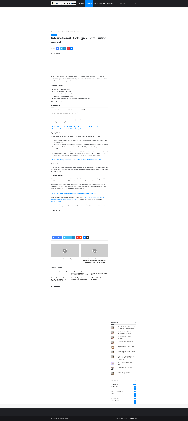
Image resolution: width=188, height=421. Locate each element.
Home (53, 31)
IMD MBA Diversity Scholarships (59, 272)
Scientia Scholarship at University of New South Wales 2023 (99, 273)
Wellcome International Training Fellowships (99, 278)
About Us (121, 418)
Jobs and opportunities (99, 3)
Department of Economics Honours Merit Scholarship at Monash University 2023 (126, 358)
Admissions (81, 3)
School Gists (110, 3)
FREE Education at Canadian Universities (91, 110)
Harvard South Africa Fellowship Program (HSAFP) (64, 113)
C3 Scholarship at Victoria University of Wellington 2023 (79, 278)
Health (113, 403)
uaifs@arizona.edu (56, 201)
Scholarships (89, 3)
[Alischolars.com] (63, 3)
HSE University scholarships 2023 (125, 341)
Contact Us (126, 418)
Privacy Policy (133, 418)
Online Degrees (115, 400)
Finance (114, 396)
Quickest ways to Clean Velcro (125, 367)
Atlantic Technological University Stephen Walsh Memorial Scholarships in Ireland (79, 273)
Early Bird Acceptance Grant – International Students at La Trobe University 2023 (59, 279)
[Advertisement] (94, 18)
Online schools (115, 398)
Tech (113, 393)
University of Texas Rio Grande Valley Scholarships (64, 110)
